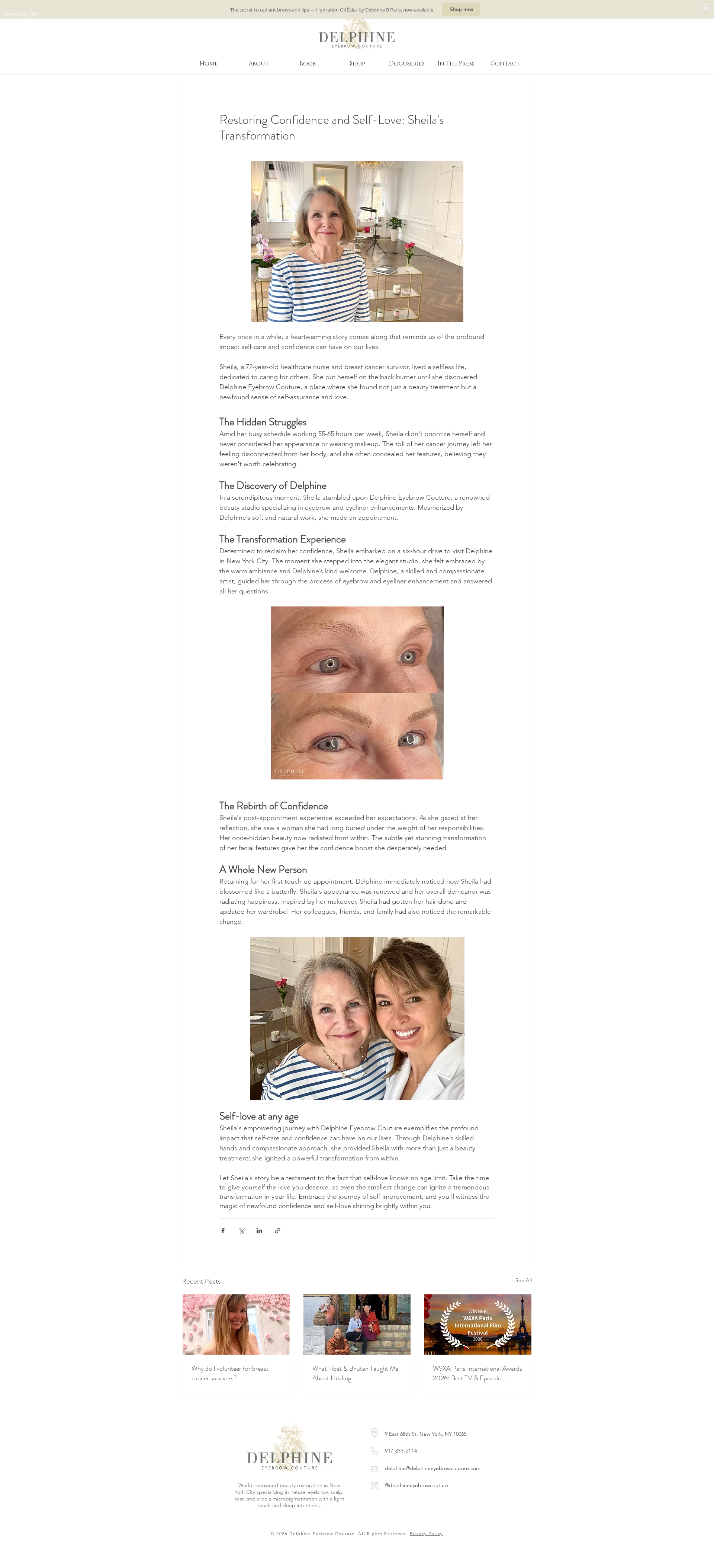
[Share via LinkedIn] (259, 1230)
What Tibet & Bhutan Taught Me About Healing (355, 1373)
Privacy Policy (426, 1533)
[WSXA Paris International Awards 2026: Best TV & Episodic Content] (477, 1324)
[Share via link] (277, 1230)
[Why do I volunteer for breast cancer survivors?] (236, 1324)
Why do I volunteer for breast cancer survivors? (230, 1373)
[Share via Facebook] (222, 1230)
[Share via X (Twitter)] (241, 1230)
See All (523, 1280)
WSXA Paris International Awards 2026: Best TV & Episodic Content (477, 1373)
